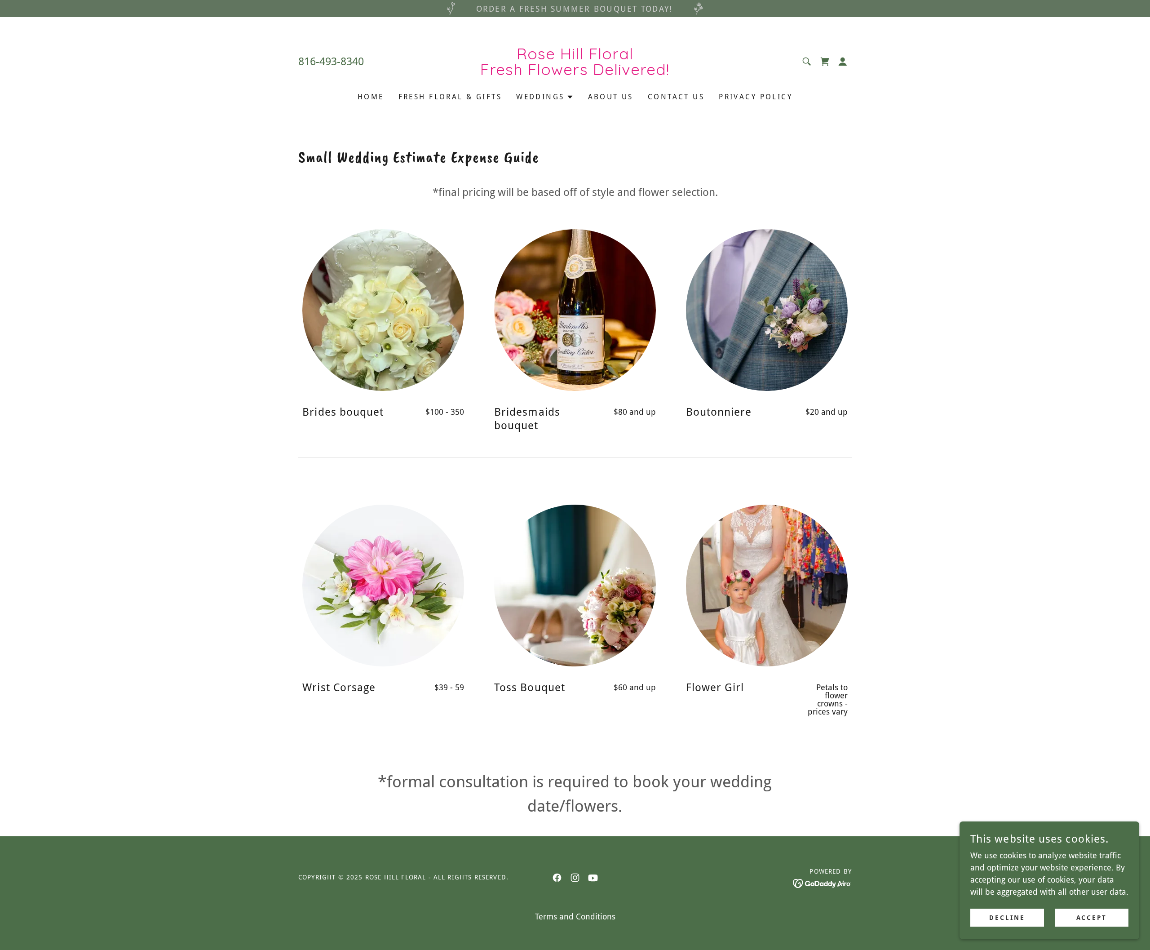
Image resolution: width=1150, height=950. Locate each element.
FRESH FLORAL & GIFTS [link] (450, 97)
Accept (1091, 917)
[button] (843, 62)
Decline (1007, 917)
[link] (575, 72)
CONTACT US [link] (676, 97)
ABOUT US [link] (610, 97)
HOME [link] (371, 97)
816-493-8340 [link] (331, 61)
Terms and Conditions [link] (575, 916)
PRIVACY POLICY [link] (755, 97)
